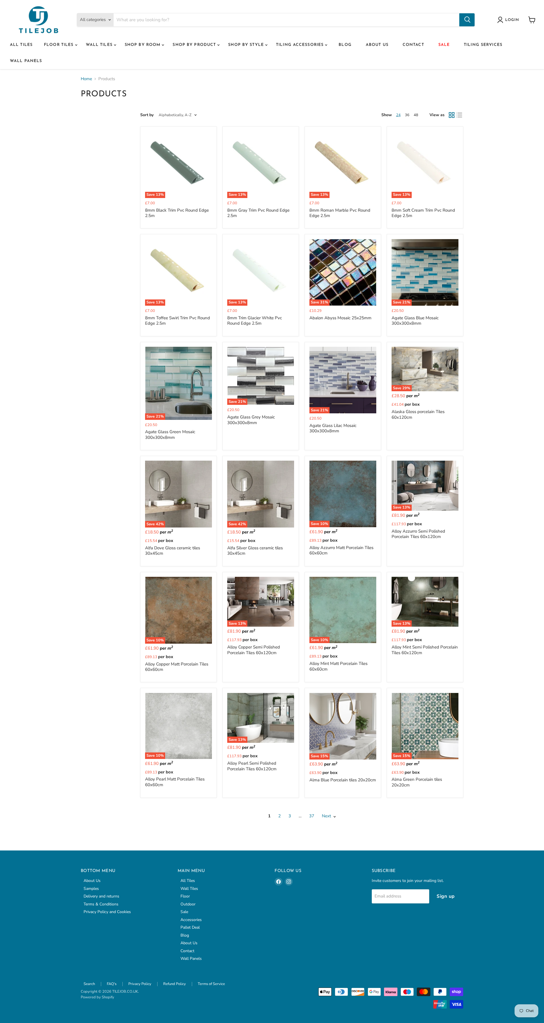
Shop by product (195, 45)
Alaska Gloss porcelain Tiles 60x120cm (418, 414)
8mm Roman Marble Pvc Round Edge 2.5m (339, 213)
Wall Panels (26, 61)
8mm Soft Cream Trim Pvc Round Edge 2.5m (423, 213)
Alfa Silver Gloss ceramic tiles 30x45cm (255, 550)
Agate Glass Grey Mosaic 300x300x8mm (251, 420)
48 (416, 115)
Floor (185, 896)
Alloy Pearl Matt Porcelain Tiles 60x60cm (175, 782)
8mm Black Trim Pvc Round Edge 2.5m (177, 213)
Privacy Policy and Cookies (107, 911)
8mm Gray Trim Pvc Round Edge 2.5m (258, 213)
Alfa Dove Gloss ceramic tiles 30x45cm (172, 550)
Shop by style (246, 45)
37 (311, 816)
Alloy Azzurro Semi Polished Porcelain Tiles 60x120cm (418, 534)
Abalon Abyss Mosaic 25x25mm (340, 318)
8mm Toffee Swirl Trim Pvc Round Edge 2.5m (177, 320)
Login (512, 20)
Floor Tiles (59, 45)
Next (327, 816)
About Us (377, 45)
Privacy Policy (139, 983)
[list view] (460, 115)
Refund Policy (174, 983)
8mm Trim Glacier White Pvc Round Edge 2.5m (254, 320)
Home (86, 78)
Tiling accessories (300, 45)
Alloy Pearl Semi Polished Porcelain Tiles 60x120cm (252, 766)
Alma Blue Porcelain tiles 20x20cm (342, 780)
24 (398, 115)
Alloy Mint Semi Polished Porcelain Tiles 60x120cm (425, 650)
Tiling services (483, 45)
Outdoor (188, 904)
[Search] (467, 19)
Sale (444, 45)
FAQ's (111, 983)
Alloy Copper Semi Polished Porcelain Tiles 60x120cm (253, 650)
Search (89, 983)
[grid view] (452, 115)
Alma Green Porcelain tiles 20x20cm (417, 782)
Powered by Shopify (97, 997)
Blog (345, 45)
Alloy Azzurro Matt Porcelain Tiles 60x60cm (341, 550)
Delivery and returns (101, 896)
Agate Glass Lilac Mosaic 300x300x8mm (332, 428)
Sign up (446, 896)
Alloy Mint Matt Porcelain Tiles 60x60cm (338, 666)
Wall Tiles (100, 45)
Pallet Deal (190, 927)
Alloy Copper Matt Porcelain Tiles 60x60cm (176, 667)
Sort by (147, 115)
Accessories (191, 919)
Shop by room (143, 45)
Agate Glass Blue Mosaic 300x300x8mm (415, 320)
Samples (91, 888)
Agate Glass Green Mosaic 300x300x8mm (170, 434)
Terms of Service (211, 983)
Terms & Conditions (101, 904)
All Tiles (21, 45)
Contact (413, 45)
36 (407, 115)
